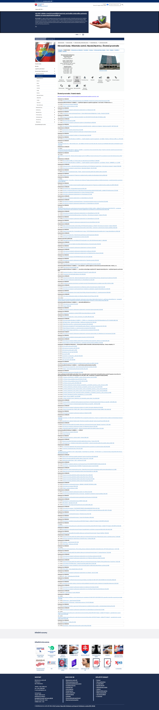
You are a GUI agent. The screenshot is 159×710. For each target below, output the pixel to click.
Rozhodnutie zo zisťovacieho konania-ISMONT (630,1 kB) (75, 500)
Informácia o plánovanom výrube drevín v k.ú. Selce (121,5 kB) (76, 236)
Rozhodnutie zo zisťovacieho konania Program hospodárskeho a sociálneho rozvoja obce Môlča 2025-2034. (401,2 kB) (87, 529)
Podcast (98, 680)
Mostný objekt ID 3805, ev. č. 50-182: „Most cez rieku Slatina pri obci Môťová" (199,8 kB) (81, 160)
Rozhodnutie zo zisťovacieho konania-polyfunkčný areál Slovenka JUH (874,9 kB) (80, 497)
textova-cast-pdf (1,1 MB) (67, 357)
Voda (107, 50)
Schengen (68, 696)
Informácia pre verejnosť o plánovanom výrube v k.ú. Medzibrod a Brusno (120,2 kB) (79, 426)
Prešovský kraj (39, 114)
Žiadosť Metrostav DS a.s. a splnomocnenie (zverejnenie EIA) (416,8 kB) (78, 324)
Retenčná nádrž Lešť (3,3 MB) (69, 120)
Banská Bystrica (40, 76)
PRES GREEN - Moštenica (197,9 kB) (70, 544)
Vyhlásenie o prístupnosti (72, 706)
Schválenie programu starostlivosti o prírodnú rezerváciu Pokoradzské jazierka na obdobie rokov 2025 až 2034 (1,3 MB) (88, 283)
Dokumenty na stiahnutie (77, 50)
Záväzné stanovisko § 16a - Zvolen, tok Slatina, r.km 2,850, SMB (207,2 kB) (78, 316)
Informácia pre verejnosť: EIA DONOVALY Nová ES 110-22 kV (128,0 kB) (77, 256)
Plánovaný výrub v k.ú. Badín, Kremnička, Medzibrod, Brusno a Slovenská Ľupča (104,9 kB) (82, 244)
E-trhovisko (99, 696)
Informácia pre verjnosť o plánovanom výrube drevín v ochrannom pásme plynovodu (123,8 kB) (83, 309)
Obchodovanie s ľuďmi (102, 687)
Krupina (38, 85)
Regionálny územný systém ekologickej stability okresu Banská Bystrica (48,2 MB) (80, 471)
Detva (38, 83)
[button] (39, 9)
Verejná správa (69, 691)
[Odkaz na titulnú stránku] (41, 4)
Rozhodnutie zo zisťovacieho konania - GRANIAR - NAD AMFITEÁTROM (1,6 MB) (79, 484)
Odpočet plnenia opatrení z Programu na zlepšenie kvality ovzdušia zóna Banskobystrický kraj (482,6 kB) (85, 175)
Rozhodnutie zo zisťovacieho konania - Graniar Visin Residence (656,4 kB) (78, 517)
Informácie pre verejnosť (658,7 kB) (70, 267)
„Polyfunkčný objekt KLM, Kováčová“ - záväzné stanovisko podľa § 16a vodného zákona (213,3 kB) (83, 428)
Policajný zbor (69, 687)
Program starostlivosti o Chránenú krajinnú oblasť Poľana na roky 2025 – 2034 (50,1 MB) (81, 403)
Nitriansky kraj (38, 112)
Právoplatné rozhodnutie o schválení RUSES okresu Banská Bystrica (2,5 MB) (79, 313)
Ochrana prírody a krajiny (99, 50)
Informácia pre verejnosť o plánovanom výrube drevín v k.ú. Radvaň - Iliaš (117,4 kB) (80, 572)
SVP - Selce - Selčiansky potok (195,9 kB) (70, 576)
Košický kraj (38, 109)
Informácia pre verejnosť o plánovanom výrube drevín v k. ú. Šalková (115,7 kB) (78, 109)
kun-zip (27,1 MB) (66, 353)
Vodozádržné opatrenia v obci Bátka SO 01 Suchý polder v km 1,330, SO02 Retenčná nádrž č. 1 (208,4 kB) (85, 240)
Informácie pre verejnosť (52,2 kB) (70, 304)
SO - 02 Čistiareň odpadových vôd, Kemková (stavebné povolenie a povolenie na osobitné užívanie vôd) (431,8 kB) (86, 446)
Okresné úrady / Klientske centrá (41, 71)
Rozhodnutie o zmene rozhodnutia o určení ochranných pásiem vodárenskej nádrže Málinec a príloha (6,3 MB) (86, 565)
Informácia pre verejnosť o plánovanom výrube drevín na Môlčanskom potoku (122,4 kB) (82, 263)
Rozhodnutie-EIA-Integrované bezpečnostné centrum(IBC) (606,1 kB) (78, 504)
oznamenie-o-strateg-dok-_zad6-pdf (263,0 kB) (72, 355)
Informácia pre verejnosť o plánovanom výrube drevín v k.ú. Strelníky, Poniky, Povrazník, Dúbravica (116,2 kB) (86, 588)
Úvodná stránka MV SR (40, 39)
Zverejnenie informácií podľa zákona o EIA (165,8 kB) (74, 274)
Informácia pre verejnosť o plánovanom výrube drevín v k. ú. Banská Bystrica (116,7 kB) (81, 213)
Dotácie (64, 51)
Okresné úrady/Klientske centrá (73, 683)
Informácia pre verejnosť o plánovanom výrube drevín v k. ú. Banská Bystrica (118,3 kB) (80, 203)
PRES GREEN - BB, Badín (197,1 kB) (69, 502)
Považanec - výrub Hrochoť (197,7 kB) (71, 542)
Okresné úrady (50, 39)
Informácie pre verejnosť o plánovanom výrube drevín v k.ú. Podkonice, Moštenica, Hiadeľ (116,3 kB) (84, 558)
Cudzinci (99, 689)
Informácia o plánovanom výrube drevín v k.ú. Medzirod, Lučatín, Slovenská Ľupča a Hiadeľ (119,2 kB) (84, 286)
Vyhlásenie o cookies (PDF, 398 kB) (87, 706)
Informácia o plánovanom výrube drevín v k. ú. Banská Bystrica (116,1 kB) (77, 197)
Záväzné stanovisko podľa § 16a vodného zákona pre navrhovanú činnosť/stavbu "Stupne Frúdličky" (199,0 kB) (85, 533)
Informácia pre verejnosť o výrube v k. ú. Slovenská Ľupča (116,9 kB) (77, 135)
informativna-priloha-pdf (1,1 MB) (69, 350)
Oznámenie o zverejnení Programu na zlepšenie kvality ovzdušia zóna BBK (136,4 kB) (80, 363)
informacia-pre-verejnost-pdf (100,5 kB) (70, 348)
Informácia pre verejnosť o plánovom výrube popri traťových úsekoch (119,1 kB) (79, 131)
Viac (36, 26)
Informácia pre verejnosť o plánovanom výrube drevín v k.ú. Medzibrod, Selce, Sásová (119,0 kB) (83, 253)
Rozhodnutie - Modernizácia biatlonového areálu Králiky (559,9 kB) (77, 625)
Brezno (38, 80)
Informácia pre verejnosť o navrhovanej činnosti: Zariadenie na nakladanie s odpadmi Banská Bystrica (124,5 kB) (86, 288)
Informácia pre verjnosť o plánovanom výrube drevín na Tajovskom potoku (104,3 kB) (81, 260)
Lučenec (38, 88)
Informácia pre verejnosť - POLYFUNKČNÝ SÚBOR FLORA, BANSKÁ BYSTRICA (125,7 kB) (81, 508)
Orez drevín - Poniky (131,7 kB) (69, 622)
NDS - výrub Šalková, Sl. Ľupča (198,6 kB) (71, 592)
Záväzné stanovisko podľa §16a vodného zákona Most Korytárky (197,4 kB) (78, 478)
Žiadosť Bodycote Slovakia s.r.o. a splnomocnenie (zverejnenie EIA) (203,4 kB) (79, 328)
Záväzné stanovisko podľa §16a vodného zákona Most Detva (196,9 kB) (78, 475)
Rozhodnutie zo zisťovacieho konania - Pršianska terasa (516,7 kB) (77, 513)
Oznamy (91, 50)
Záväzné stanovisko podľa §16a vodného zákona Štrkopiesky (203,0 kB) (78, 480)
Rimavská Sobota (40, 95)
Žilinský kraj (38, 122)
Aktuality (37, 66)
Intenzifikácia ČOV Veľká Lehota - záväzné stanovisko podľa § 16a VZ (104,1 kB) (79, 563)
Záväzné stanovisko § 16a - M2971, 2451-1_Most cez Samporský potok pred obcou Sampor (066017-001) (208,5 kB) (87, 409)
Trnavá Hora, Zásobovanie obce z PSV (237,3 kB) (72, 448)
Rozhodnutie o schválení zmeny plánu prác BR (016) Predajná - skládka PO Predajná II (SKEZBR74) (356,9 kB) (86, 521)
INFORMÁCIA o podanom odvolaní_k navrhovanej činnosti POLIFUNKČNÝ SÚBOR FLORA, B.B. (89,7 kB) (84, 464)
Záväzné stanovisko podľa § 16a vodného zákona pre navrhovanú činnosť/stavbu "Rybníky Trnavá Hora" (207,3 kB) (86, 424)
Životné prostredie (103, 42)
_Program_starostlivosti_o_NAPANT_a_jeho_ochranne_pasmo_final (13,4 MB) (80, 377)
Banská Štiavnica (40, 78)
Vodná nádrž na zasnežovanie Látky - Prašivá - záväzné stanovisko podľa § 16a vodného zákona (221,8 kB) (84, 171)
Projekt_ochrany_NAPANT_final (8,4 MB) (71, 396)
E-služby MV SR (100, 683)
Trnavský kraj (38, 119)
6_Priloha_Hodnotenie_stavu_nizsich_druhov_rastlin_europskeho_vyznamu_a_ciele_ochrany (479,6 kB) (85, 388)
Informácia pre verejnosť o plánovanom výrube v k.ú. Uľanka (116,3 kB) (77, 491)
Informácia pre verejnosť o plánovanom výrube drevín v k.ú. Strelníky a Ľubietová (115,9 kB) (82, 556)
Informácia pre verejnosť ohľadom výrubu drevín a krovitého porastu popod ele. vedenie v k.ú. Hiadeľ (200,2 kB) (86, 340)
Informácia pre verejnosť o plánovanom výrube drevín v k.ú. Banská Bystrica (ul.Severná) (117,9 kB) (83, 609)
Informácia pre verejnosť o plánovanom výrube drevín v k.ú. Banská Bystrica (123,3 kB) (81, 218)
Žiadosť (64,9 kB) (66, 433)
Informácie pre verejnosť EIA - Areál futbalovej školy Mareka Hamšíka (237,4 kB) (80, 366)
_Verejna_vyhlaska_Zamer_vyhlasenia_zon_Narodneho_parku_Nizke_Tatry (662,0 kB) (81, 398)
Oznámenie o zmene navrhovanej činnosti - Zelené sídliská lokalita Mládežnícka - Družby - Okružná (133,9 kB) (86, 113)
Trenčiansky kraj (39, 117)
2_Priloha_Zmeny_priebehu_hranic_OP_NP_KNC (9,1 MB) (75, 381)
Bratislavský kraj (39, 107)
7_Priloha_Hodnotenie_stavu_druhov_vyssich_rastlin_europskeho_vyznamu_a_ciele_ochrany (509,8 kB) (85, 390)
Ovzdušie (117, 50)
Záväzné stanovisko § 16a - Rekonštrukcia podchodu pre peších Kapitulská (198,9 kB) (81, 234)
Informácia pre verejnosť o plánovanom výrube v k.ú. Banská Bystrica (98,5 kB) (79, 122)
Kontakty (86, 50)
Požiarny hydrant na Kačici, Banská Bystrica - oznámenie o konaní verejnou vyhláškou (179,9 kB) (82, 342)
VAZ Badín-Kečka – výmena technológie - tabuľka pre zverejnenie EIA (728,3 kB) (79, 322)
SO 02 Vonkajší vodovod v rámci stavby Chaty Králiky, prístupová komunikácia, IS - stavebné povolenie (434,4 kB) (86, 292)
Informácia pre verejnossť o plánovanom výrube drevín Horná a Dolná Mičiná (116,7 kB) (81, 222)
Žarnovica (38, 102)
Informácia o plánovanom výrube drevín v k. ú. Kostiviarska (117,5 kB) (77, 194)
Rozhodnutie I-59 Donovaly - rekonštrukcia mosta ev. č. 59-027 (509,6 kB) (78, 602)
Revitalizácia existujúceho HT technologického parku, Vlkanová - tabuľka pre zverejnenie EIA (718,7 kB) (84, 326)
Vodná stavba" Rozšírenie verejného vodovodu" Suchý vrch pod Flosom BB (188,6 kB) (80, 456)
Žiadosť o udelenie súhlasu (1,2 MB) (70, 488)
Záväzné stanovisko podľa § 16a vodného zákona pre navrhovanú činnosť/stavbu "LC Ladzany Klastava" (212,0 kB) (87, 552)
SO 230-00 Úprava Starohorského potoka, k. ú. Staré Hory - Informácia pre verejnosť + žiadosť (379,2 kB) (85, 215)
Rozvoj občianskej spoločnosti (73, 698)
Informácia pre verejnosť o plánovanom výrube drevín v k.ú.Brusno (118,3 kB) (79, 251)
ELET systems (56, 706)
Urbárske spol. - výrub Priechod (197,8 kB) (71, 600)
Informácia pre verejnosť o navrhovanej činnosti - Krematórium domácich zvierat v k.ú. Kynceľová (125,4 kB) (85, 201)
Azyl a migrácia (69, 689)
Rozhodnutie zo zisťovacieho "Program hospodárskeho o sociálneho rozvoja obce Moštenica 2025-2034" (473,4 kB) (87, 510)
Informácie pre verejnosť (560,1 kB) (70, 486)
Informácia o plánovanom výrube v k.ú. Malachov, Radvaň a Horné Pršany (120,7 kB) (80, 296)
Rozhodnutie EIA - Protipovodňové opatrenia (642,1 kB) (74, 188)
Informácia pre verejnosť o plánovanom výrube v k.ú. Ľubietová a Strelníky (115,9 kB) (81, 587)
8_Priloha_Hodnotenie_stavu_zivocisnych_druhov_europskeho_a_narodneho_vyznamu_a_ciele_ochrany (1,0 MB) (87, 392)
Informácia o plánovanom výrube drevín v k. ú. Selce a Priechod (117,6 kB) (78, 192)
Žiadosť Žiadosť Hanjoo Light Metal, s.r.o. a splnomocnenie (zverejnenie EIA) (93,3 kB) (81, 329)
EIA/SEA (60, 51)
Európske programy (71, 685)
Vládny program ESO (101, 692)
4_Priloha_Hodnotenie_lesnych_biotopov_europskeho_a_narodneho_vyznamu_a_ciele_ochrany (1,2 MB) (85, 384)
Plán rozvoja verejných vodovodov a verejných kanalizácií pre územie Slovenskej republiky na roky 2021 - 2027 (78, 96)
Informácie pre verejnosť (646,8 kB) (70, 104)
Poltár (38, 90)
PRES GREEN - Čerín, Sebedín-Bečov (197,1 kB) (72, 569)
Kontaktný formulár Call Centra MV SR (44, 698)
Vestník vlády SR (100, 685)
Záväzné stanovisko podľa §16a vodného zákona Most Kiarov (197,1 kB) (78, 476)
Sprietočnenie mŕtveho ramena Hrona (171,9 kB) (72, 129)
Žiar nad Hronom (40, 105)
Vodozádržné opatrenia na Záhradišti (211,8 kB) (73, 372)
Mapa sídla (62, 706)
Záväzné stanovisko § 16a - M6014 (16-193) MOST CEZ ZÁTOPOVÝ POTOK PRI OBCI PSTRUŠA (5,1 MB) (84, 117)
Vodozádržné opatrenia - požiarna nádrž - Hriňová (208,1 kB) (75, 437)
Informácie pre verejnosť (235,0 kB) (70, 432)
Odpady (111, 50)
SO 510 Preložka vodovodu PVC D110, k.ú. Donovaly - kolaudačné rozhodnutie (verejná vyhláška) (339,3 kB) (85, 493)
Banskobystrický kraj (40, 73)
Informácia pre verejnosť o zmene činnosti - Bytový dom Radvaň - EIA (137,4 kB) (80, 168)
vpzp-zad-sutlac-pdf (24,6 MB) (68, 359)
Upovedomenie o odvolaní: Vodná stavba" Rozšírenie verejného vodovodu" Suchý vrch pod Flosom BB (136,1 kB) (85, 421)
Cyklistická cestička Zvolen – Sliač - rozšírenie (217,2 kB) (74, 460)
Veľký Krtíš (39, 97)
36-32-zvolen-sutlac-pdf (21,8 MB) (69, 346)
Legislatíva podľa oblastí (39, 68)
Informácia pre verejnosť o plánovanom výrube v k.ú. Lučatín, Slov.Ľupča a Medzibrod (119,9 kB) (83, 407)
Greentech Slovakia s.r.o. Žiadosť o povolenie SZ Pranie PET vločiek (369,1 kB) (79, 272)
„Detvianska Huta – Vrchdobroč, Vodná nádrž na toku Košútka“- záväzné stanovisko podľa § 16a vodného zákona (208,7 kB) (88, 443)
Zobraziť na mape (103, 70)
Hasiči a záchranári (70, 692)
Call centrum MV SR (101, 694)
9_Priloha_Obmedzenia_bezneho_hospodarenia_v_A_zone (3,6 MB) (77, 394)
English (104, 4)
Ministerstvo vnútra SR (71, 680)
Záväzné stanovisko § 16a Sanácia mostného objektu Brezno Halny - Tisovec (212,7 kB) (80, 441)
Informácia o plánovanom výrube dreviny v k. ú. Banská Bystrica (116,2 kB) (78, 279)
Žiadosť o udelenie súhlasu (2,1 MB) (70, 106)
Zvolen (38, 100)
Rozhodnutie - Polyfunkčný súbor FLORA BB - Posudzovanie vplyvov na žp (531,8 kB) (80, 465)
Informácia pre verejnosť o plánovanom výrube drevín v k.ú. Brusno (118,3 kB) (79, 247)
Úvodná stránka (38, 63)
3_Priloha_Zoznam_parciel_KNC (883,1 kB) (72, 383)
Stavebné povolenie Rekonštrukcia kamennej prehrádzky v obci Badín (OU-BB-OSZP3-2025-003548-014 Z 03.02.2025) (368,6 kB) (89, 579)
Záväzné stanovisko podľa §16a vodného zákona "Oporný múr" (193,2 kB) (77, 458)
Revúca (38, 92)
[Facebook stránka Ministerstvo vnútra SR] (107, 4)
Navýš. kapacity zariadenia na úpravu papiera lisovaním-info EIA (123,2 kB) (78, 337)
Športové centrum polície (72, 700)
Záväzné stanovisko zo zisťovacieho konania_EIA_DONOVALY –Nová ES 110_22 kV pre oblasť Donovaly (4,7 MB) (86, 100)
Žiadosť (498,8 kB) (67, 306)
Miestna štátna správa (102, 691)
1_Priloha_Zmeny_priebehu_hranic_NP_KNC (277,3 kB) (74, 379)
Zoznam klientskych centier (40, 124)
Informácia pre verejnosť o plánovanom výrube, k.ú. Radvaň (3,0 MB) (77, 413)
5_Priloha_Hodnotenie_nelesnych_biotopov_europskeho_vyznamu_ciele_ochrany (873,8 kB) (82, 386)
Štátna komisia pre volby (72, 682)
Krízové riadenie (70, 694)
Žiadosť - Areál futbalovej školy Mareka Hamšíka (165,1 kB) (75, 368)
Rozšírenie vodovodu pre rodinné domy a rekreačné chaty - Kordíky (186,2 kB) (79, 538)
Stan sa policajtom (101, 682)
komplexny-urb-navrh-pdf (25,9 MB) (70, 352)
